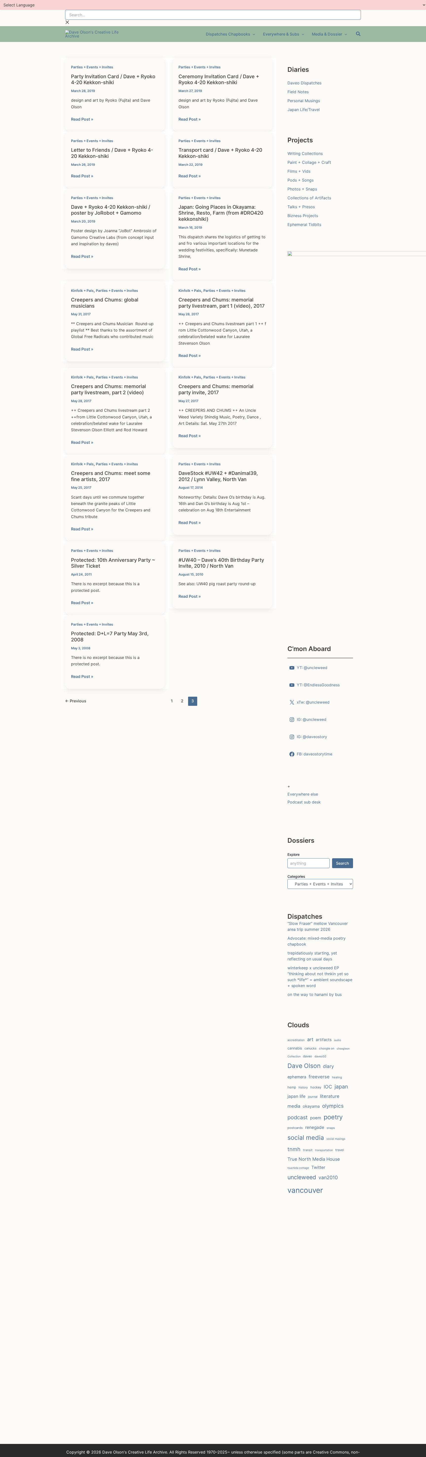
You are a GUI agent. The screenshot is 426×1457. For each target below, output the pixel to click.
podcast (297, 1117)
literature (329, 1096)
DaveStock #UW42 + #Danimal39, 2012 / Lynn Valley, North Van (218, 476)
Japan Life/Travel (303, 109)
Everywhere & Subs (281, 34)
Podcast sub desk (304, 802)
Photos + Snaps (302, 189)
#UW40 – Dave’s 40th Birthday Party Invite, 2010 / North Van (221, 563)
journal (313, 1097)
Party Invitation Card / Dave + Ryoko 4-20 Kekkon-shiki (113, 80)
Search (342, 863)
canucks (310, 1048)
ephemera (296, 1076)
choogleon (343, 1048)
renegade (314, 1127)
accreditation (296, 1040)
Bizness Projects (302, 215)
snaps (331, 1128)
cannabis (294, 1048)
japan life (296, 1096)
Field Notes (298, 91)
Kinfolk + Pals (82, 290)
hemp (291, 1087)
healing (337, 1077)
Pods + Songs (300, 180)
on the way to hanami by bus (314, 994)
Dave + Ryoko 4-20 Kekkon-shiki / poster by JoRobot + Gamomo (110, 210)
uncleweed (301, 1177)
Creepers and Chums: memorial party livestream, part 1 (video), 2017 (221, 303)
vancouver (305, 1190)
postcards (295, 1128)
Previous (75, 700)
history (303, 1087)
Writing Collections (305, 153)
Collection (294, 1056)
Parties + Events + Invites (92, 67)
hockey (315, 1087)
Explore (293, 854)
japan (341, 1086)
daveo (307, 1056)
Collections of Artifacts (309, 197)
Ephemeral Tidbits (304, 224)
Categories (296, 876)
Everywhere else (302, 794)
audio (337, 1040)
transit (308, 1150)
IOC (328, 1087)
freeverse (319, 1076)
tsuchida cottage (298, 1168)
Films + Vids (298, 171)
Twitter (318, 1167)
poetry (333, 1117)
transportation (324, 1150)
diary (328, 1066)
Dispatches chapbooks (228, 34)
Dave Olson (303, 1065)
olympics (333, 1106)
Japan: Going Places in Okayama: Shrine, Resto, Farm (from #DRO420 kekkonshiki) (220, 213)
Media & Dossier (327, 34)
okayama (311, 1106)
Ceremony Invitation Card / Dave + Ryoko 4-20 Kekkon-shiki (218, 80)
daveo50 (320, 1056)
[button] (358, 34)
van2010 (328, 1177)
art (310, 1039)
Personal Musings (303, 100)
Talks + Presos (301, 206)
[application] (252, 34)
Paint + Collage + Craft (309, 162)
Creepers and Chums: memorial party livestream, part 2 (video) (108, 389)
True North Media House (313, 1159)
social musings (335, 1138)
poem (315, 1117)
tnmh (294, 1149)
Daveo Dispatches (304, 82)
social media (305, 1137)
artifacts (324, 1039)
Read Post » (82, 119)
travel (339, 1150)
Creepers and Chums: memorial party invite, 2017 (215, 389)
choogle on (326, 1048)
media (293, 1106)
